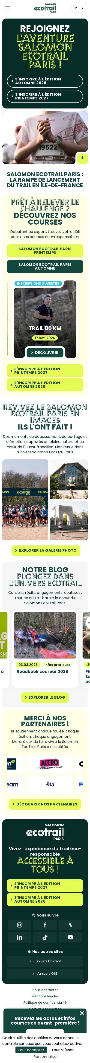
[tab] (45, 250)
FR (75, 8)
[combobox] (78, 8)
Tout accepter (31, 1050)
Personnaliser (45, 1056)
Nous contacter (45, 990)
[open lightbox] (25, 499)
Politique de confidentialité (45, 1002)
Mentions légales (45, 996)
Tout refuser (62, 1050)
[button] (7, 8)
